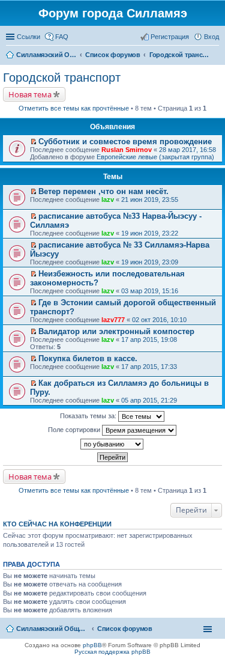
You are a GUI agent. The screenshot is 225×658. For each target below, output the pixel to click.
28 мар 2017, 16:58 (187, 149)
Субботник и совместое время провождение (125, 141)
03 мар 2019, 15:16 (149, 290)
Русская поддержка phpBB (112, 651)
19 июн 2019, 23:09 (149, 262)
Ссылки (28, 36)
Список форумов (124, 628)
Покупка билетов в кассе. (87, 358)
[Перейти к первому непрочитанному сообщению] (33, 141)
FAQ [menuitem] (61, 36)
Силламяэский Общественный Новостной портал (52, 628)
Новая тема (30, 94)
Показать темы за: (89, 415)
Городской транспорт (62, 77)
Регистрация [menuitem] (170, 36)
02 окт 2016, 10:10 (159, 319)
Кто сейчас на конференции (57, 524)
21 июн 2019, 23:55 (149, 199)
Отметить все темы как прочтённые (74, 108)
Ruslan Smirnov (126, 149)
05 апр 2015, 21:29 (149, 400)
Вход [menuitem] (211, 36)
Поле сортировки (75, 429)
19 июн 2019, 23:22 (149, 233)
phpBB (92, 645)
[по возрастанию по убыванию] (112, 444)
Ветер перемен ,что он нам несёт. (103, 191)
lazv (107, 199)
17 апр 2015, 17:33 (149, 366)
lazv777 (113, 319)
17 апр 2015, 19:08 (149, 339)
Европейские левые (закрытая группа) (155, 156)
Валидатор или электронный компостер (116, 331)
